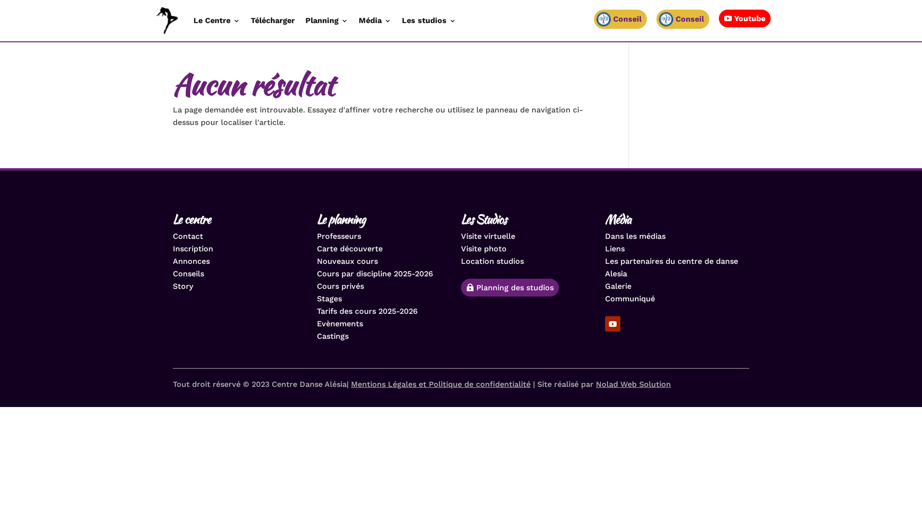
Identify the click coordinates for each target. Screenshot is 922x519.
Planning (322, 20)
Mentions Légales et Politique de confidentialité (441, 384)
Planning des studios (515, 287)
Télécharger (273, 20)
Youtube (749, 18)
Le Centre (212, 20)
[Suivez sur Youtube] (612, 324)
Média (370, 20)
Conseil (690, 19)
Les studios (424, 20)
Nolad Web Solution (633, 384)
